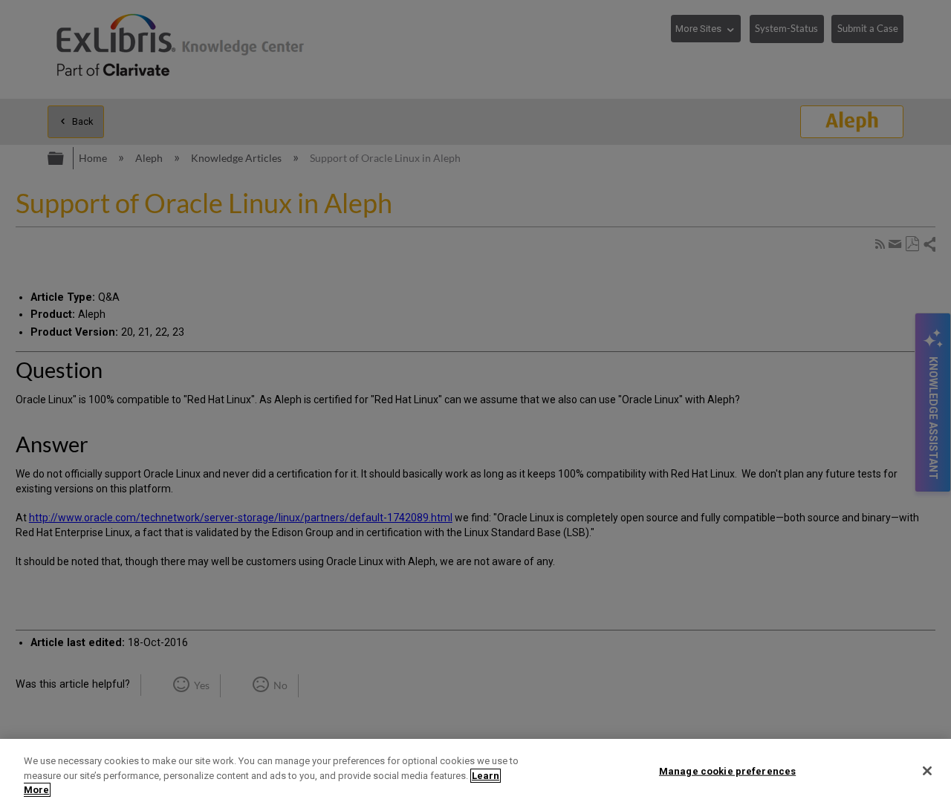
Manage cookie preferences (727, 770)
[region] (475, 772)
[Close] (927, 771)
